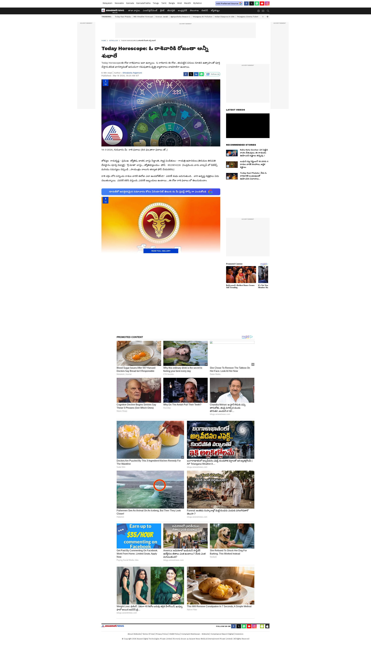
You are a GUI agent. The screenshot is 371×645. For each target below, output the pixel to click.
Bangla (172, 3)
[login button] (259, 11)
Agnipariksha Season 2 (180, 17)
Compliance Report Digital (222, 634)
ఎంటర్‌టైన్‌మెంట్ (150, 10)
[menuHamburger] (263, 11)
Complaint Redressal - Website (195, 634)
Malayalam (107, 3)
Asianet (112, 626)
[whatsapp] (256, 3)
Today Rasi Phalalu (123, 17)
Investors (239, 634)
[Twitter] (251, 3)
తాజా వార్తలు (134, 10)
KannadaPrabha (143, 3)
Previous (263, 16)
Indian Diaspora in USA (224, 17)
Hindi (179, 3)
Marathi (187, 3)
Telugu (156, 3)
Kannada (130, 3)
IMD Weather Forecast (143, 17)
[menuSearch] (268, 11)
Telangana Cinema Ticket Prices (250, 17)
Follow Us (215, 74)
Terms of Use (148, 634)
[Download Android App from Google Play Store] (262, 626)
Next (267, 16)
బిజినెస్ (204, 10)
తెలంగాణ (194, 10)
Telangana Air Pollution (202, 17)
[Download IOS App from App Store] (267, 626)
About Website (134, 634)
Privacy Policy (162, 634)
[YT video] (262, 3)
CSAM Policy (174, 634)
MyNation (197, 3)
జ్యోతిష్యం (215, 10)
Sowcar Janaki (162, 17)
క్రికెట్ (162, 10)
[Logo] (113, 11)
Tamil (163, 3)
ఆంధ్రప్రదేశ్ (182, 10)
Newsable (119, 3)
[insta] (267, 3)
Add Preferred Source (227, 3)
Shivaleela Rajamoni (132, 73)
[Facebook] (246, 3)
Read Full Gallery (160, 251)
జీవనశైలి (171, 10)
